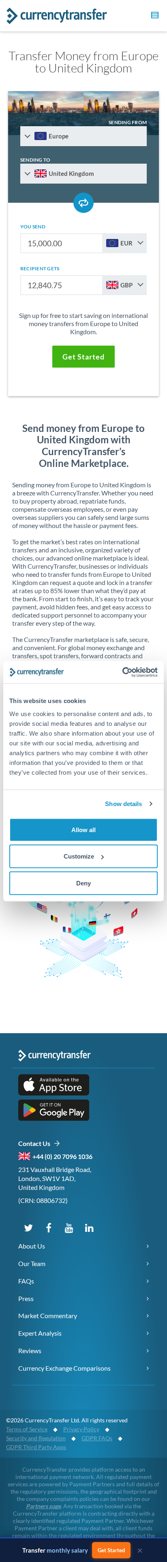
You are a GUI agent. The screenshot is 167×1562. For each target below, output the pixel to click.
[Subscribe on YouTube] (69, 1227)
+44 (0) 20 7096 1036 (62, 1156)
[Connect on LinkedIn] (89, 1227)
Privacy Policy (81, 1429)
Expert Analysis (40, 1333)
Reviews (29, 1350)
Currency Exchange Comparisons (64, 1368)
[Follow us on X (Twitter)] (28, 1227)
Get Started (111, 1550)
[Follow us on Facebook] (49, 1227)
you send (32, 226)
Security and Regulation (36, 1438)
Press (26, 1298)
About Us (31, 1246)
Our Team (31, 1263)
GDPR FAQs (96, 1438)
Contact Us (36, 1143)
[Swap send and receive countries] (83, 203)
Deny (83, 882)
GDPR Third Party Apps (36, 1447)
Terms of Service (26, 1429)
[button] (153, 16)
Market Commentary (47, 1315)
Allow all (83, 829)
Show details (123, 803)
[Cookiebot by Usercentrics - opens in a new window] (122, 672)
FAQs (26, 1281)
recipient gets (39, 268)
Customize (79, 856)
